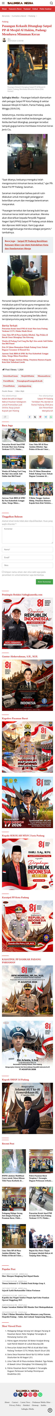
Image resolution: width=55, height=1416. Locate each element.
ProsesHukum (9, 386)
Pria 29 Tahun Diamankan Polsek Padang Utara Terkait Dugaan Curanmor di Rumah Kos (25, 348)
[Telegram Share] (46, 417)
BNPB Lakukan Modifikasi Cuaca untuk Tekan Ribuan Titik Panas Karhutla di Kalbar (13, 1178)
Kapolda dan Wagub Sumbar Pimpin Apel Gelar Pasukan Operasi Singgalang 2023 (25, 1299)
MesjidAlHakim (27, 376)
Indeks (43, 1405)
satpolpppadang (24, 386)
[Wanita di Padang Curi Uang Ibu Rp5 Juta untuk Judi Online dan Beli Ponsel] (14, 462)
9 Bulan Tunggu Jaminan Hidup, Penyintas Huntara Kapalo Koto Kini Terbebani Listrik (26, 361)
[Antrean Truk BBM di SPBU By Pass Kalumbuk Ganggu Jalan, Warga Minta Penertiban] (14, 489)
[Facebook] (15, 1394)
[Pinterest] (25, 1394)
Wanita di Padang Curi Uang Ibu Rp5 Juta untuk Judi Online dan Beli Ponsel (27, 342)
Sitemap (35, 1405)
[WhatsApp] (40, 1394)
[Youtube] (35, 1394)
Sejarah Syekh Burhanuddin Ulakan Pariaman (21, 1291)
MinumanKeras (44, 376)
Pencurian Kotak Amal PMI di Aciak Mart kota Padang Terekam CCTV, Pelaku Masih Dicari (25, 330)
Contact (15, 1402)
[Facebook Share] (30, 417)
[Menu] (4, 3)
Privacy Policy (15, 1405)
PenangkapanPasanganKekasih (29, 381)
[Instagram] (30, 1394)
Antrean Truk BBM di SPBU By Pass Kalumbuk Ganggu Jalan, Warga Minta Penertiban (25, 355)
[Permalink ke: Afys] (4, 39)
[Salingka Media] (20, 3)
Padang (5, 21)
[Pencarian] (51, 3)
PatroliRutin (8, 381)
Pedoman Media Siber (41, 1402)
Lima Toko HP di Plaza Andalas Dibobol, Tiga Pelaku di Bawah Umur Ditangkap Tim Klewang (25, 336)
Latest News (25, 1402)
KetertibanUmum (10, 376)
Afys (9, 39)
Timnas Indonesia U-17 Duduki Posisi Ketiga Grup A (23, 1283)
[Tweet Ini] (35, 417)
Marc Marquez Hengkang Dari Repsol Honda (20, 1276)
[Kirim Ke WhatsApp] (51, 417)
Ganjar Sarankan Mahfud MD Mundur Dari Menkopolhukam (27, 1307)
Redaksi (26, 1405)
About (7, 1402)
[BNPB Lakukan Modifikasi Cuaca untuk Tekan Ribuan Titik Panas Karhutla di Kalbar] (14, 1161)
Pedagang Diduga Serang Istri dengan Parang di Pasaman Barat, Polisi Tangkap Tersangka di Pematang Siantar (12, 1216)
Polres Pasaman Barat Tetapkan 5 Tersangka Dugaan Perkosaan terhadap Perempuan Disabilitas (40, 1178)
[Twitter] (20, 1394)
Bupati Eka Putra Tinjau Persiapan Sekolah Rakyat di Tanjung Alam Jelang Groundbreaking (41, 1253)
